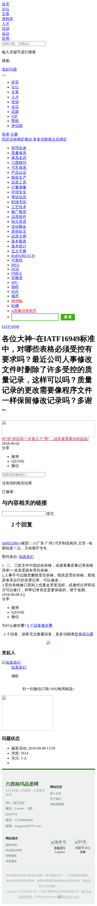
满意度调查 (57, 804)
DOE (15, 269)
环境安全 (18, 192)
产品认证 (18, 172)
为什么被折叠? (14, 625)
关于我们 (55, 799)
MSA (15, 265)
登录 (5, 134)
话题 (15, 112)
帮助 (15, 121)
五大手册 (18, 251)
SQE (15, 292)
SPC (14, 282)
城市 (15, 296)
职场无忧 (18, 202)
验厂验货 (18, 212)
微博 (15, 457)
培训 (5, 29)
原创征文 (18, 231)
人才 (5, 24)
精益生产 (18, 177)
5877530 (18, 802)
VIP (14, 116)
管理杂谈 (18, 148)
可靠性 (17, 260)
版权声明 (11, 845)
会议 (5, 34)
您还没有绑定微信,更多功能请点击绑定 (34, 139)
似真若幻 (26, 557)
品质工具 (18, 182)
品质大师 (18, 236)
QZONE (17, 461)
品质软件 (18, 217)
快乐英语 (18, 222)
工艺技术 (18, 207)
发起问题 (9, 69)
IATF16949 (10, 327)
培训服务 (11, 861)
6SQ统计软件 (14, 850)
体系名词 (18, 158)
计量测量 (18, 187)
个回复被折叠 (40, 625)
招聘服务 (11, 855)
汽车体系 (18, 168)
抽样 (15, 287)
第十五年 (55, 793)
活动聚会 (18, 226)
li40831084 (10, 543)
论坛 (5, 9)
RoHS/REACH (23, 256)
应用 (5, 38)
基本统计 (18, 246)
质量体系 (18, 153)
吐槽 (15, 306)
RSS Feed (73, 897)
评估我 (17, 126)
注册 (14, 134)
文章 (5, 14)
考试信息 (18, 197)
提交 (50, 513)
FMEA (16, 273)
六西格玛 (18, 163)
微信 (15, 466)
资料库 (7, 19)
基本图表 (18, 241)
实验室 (17, 278)
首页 (5, 4)
